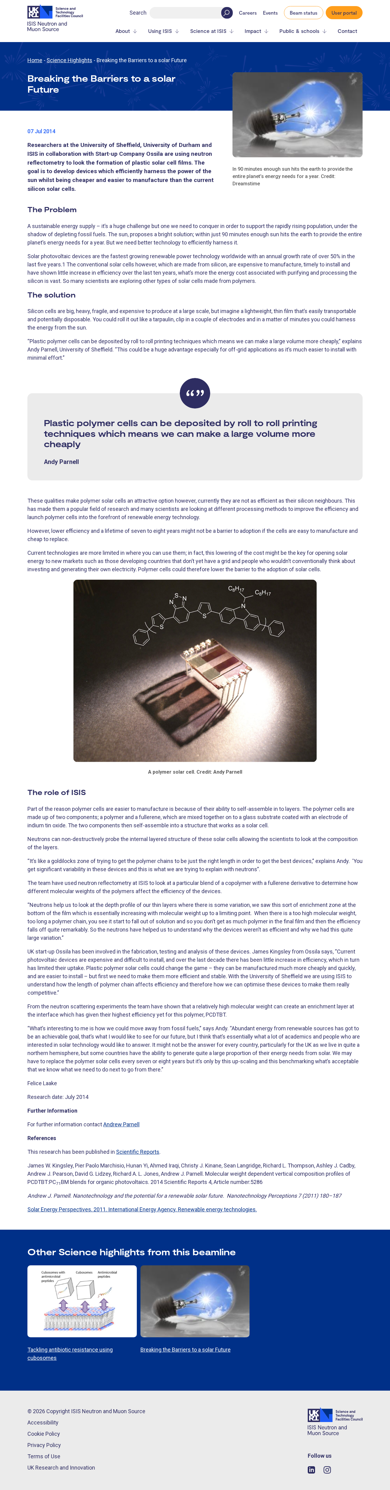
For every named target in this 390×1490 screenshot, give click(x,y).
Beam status (303, 13)
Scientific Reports (137, 1152)
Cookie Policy (43, 1434)
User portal (344, 13)
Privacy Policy (44, 1445)
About (122, 31)
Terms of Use (43, 1456)
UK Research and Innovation (61, 1467)
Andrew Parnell (121, 1124)
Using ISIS (160, 31)
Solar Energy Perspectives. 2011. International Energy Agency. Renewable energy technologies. (142, 1209)
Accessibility (42, 1422)
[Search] (227, 13)
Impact (253, 31)
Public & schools (299, 31)
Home (34, 60)
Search (138, 12)
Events (270, 13)
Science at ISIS (208, 31)
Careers (248, 13)
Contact (347, 31)
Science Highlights (69, 60)
